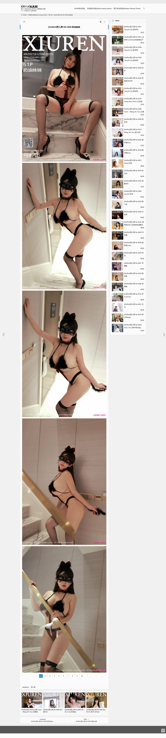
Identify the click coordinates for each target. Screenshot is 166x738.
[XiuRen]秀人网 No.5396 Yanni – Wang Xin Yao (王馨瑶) (134, 111)
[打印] (100, 21)
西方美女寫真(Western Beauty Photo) (127, 8)
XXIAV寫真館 (29, 6)
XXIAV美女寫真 (79, 8)
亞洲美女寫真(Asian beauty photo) (99, 8)
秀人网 (50, 15)
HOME (25, 15)
